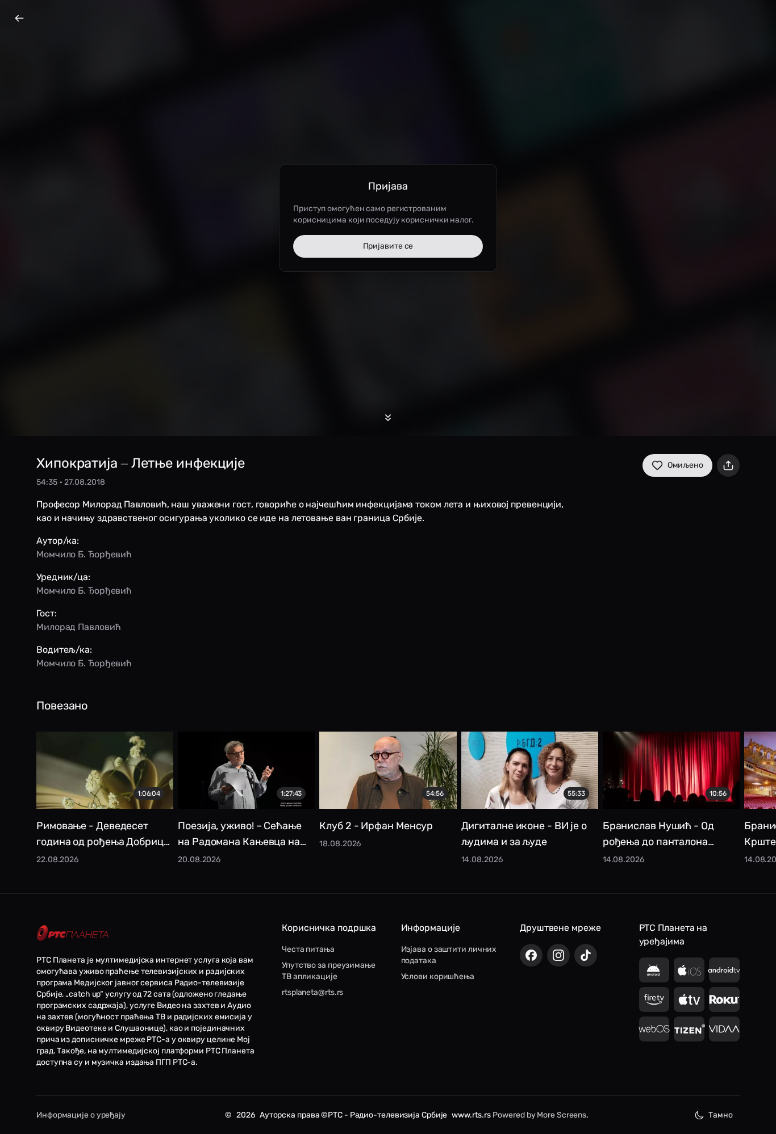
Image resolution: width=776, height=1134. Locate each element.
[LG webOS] (654, 1029)
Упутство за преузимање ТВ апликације (329, 970)
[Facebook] (531, 955)
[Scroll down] (388, 418)
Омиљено (685, 465)
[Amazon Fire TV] (654, 999)
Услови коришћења (437, 976)
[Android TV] (724, 969)
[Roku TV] (724, 999)
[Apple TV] (689, 999)
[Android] (654, 969)
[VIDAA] (724, 1029)
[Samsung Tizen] (689, 1029)
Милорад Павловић (78, 626)
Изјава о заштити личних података (449, 954)
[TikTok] (585, 955)
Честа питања (308, 949)
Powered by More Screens (539, 1115)
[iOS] (689, 969)
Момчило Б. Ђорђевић (84, 554)
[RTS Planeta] (72, 933)
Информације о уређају (81, 1115)
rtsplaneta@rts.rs (312, 992)
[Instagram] (558, 955)
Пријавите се (388, 246)
